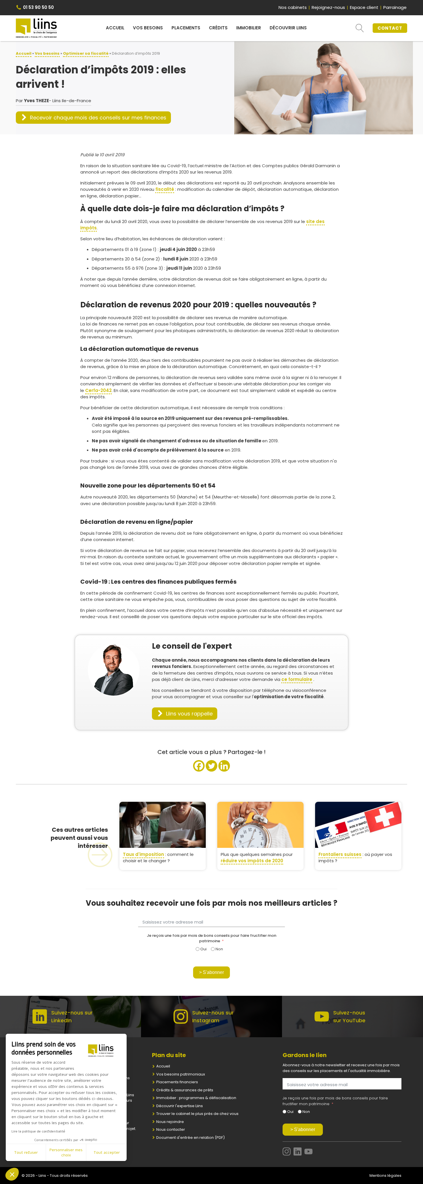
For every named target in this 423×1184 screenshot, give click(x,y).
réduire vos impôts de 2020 (252, 861)
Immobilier (248, 28)
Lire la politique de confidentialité (38, 1131)
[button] (93, 117)
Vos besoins (148, 28)
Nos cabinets (293, 7)
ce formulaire (296, 679)
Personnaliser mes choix (66, 1152)
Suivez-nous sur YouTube (349, 1016)
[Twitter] (211, 766)
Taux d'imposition (143, 854)
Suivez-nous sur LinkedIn (72, 1016)
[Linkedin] (224, 766)
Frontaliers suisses (340, 854)
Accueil (115, 28)
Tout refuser (26, 1152)
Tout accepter (107, 1152)
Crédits (218, 28)
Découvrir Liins (288, 28)
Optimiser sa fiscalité (85, 53)
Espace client (364, 7)
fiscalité (164, 189)
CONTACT (390, 28)
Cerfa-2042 (98, 390)
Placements (186, 28)
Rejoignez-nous (328, 7)
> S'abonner (211, 972)
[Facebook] (199, 766)
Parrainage (395, 7)
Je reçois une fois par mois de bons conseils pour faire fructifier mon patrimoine (211, 938)
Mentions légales (385, 1175)
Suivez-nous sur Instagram (213, 1016)
